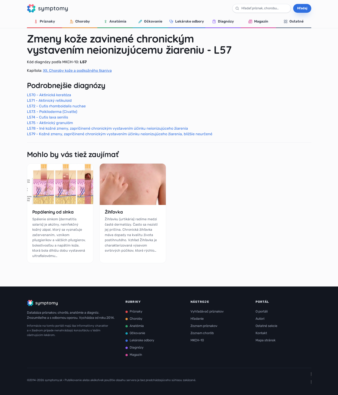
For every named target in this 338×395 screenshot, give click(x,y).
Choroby (82, 21)
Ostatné (296, 21)
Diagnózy (226, 21)
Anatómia (117, 21)
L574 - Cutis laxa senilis (47, 117)
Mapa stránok (266, 340)
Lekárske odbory (189, 21)
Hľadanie (197, 319)
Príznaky (47, 21)
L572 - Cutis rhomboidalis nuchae (56, 106)
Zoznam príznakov (203, 326)
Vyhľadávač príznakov (207, 311)
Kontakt (261, 333)
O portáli (262, 311)
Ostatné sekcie (266, 326)
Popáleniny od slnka (53, 212)
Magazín (261, 21)
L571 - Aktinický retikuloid (49, 100)
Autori (260, 319)
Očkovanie (153, 21)
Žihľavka (114, 212)
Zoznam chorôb (202, 333)
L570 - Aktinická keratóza (49, 95)
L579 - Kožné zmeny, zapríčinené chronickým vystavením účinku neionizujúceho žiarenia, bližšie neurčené (119, 134)
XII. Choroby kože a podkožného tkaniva (77, 70)
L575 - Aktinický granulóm (50, 123)
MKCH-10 (197, 340)
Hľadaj (302, 8)
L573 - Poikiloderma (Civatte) (52, 111)
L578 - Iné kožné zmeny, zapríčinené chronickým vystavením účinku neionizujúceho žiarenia (107, 128)
